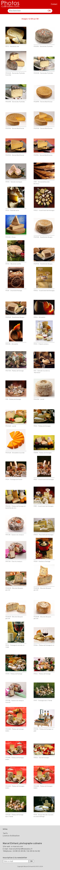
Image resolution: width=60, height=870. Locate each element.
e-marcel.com (17, 847)
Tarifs (5, 833)
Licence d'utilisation (11, 836)
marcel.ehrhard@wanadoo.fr (21, 849)
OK (49, 11)
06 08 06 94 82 (33, 851)
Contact (54, 4)
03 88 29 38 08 (19, 851)
